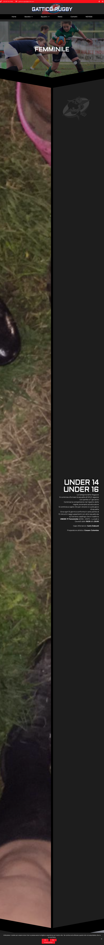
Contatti (74, 17)
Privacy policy (48, 942)
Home (14, 17)
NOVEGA (89, 17)
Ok (45, 940)
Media (60, 17)
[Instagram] (102, 1)
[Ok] (101, 939)
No (53, 940)
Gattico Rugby (52, 9)
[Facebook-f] (99, 1)
